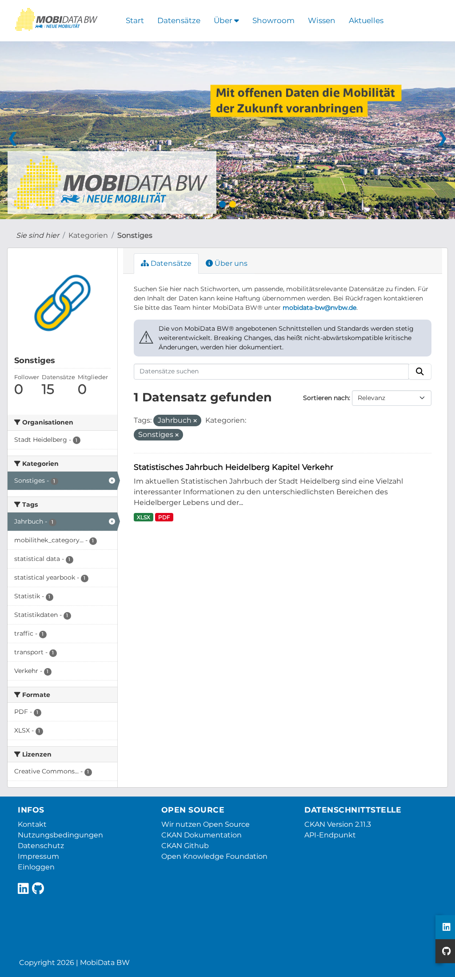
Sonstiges (134, 235)
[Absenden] (419, 372)
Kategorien (88, 235)
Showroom (273, 20)
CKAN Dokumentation (201, 835)
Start (135, 20)
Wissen (321, 20)
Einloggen (36, 867)
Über (224, 20)
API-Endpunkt (330, 835)
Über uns (230, 263)
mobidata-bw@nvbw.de (319, 308)
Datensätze (178, 20)
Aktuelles (366, 20)
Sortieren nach (326, 398)
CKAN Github (185, 845)
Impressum (38, 856)
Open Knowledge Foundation (214, 856)
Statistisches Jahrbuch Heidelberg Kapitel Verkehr (233, 467)
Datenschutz (41, 845)
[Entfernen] (195, 421)
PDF (164, 517)
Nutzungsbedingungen (60, 835)
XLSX (143, 517)
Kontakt (32, 824)
